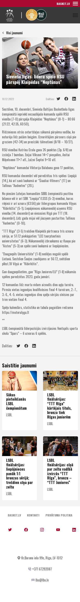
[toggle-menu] (75, 3)
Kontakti (33, 515)
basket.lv (63, 3)
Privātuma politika (59, 515)
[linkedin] (74, 99)
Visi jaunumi (14, 32)
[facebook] (66, 99)
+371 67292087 (42, 568)
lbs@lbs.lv (42, 580)
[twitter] (58, 98)
